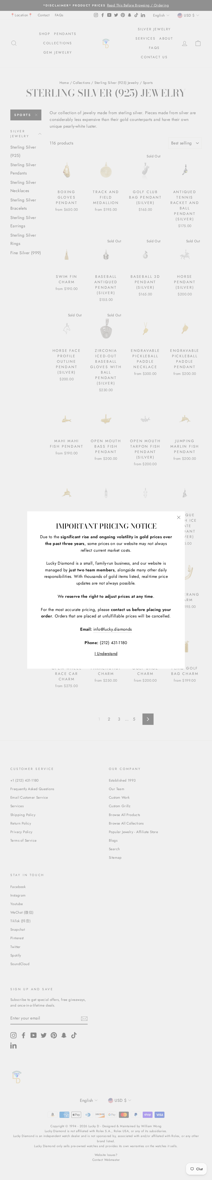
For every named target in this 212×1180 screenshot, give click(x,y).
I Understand (106, 654)
